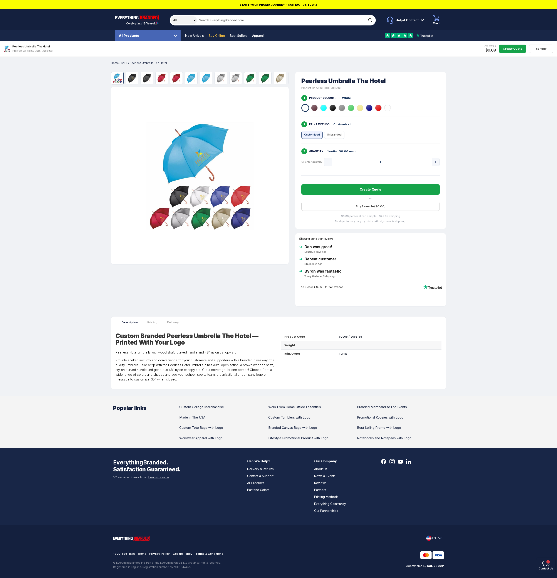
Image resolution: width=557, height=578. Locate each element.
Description (130, 322)
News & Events (325, 476)
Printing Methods (326, 497)
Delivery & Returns (260, 469)
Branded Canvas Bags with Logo (292, 428)
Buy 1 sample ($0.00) (371, 206)
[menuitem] (149, 35)
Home (115, 63)
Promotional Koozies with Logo (380, 417)
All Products (129, 36)
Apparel (258, 35)
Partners (320, 490)
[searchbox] (281, 20)
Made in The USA (192, 417)
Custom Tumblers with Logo (289, 417)
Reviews (320, 483)
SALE (124, 63)
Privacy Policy (159, 553)
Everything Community (330, 504)
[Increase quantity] (436, 162)
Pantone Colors (258, 490)
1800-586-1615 (124, 553)
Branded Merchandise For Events (382, 407)
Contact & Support (260, 476)
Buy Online (217, 35)
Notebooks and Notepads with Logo (384, 438)
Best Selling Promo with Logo (379, 428)
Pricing (152, 322)
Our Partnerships (326, 511)
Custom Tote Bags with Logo (201, 428)
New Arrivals (194, 35)
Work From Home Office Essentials (294, 407)
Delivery (173, 322)
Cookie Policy (182, 553)
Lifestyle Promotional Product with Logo (298, 438)
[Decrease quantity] (328, 162)
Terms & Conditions (209, 553)
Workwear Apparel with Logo (201, 438)
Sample (541, 48)
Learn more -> (158, 477)
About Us (320, 469)
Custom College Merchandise (201, 407)
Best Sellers (238, 35)
